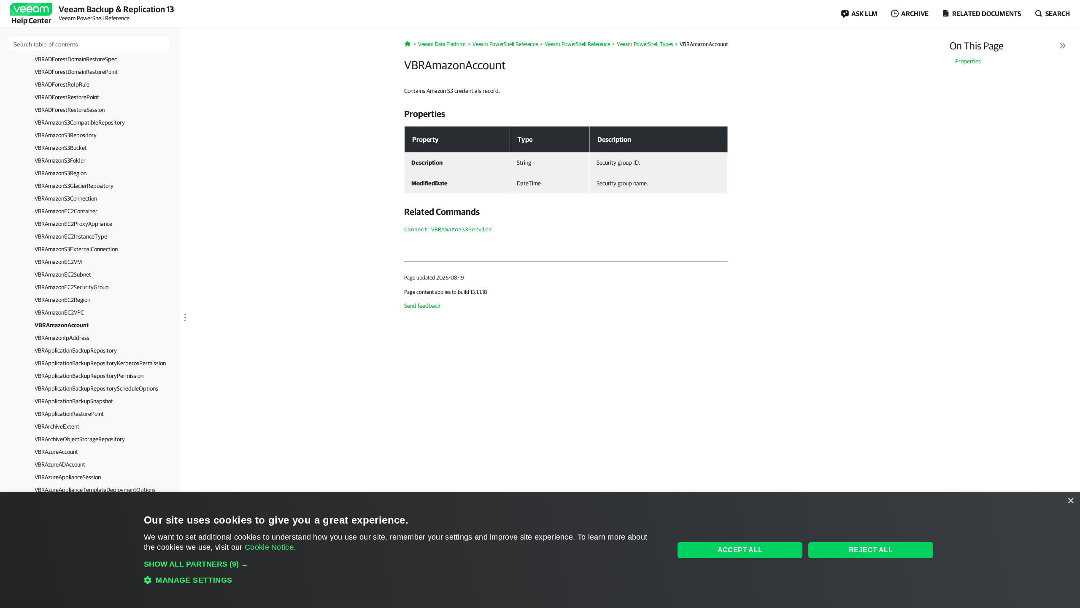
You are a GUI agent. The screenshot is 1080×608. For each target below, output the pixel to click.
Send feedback (422, 305)
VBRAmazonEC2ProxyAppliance (73, 223)
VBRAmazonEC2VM (58, 261)
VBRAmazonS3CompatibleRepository (80, 122)
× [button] (1070, 501)
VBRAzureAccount (56, 451)
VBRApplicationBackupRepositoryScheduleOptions (96, 388)
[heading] (566, 113)
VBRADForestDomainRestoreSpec (76, 59)
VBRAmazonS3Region (60, 173)
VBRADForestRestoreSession (70, 109)
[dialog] (540, 550)
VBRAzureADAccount (60, 464)
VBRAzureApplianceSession (68, 477)
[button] (401, 564)
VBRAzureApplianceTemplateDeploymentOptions (95, 489)
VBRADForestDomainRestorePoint (76, 71)
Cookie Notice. (270, 547)
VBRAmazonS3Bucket (61, 147)
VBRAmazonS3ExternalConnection (76, 249)
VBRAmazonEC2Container (66, 211)
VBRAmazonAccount (62, 325)
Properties (968, 61)
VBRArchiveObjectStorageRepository (80, 439)
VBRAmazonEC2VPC (59, 312)
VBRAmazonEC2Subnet (63, 274)
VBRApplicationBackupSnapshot (74, 401)
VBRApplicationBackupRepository (76, 350)
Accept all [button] (740, 550)
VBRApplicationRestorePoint (69, 413)
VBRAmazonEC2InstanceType (71, 236)
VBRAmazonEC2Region (62, 299)
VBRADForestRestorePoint (67, 97)
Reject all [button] (871, 550)
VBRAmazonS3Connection (66, 198)
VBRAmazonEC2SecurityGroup (72, 287)
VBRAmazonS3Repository (66, 135)
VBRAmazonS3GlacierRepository (74, 185)
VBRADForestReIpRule (62, 84)
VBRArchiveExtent (57, 426)
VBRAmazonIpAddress (62, 337)
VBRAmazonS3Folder (60, 160)
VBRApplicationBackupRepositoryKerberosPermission (100, 363)
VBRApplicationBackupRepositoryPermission (89, 375)
